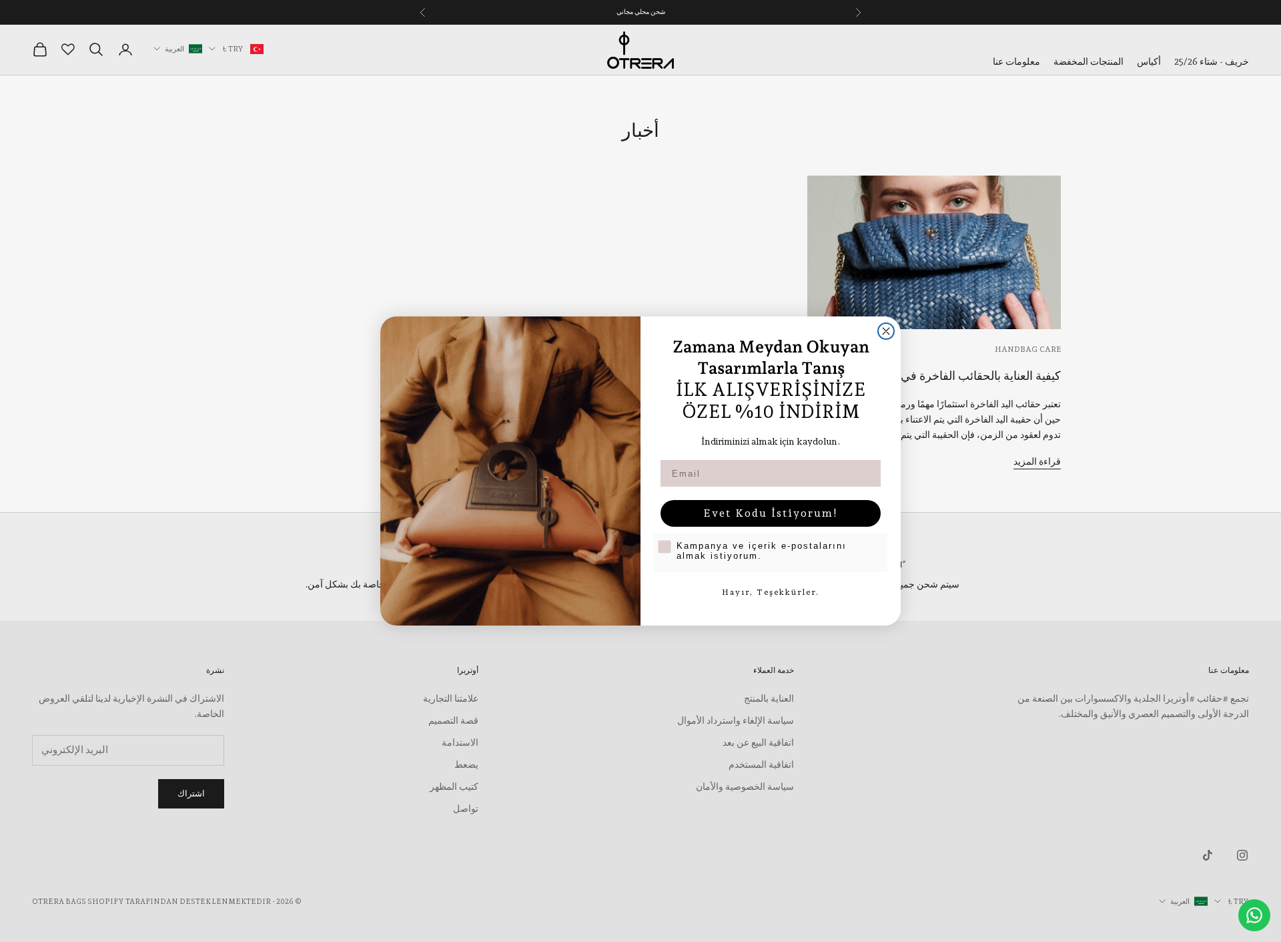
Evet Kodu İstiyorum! (770, 513)
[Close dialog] (886, 331)
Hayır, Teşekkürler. (770, 592)
